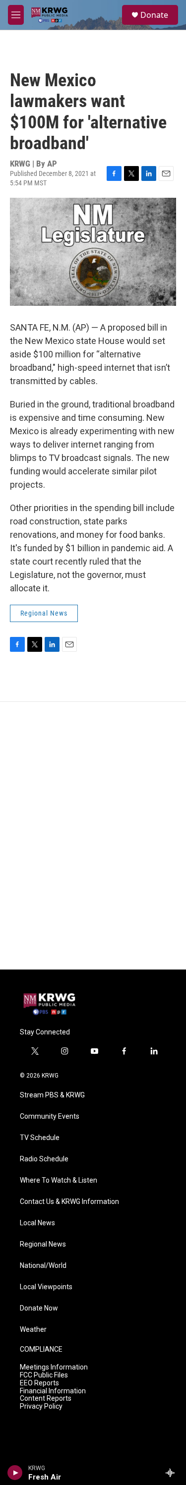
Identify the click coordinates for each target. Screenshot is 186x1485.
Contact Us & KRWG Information (69, 1201)
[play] (15, 1473)
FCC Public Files (44, 1375)
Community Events (49, 1116)
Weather (33, 1329)
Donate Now (39, 1308)
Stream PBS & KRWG (52, 1095)
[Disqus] (93, 836)
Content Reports (45, 1398)
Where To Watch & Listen (58, 1180)
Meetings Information (54, 1367)
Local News (37, 1223)
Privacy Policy (41, 1406)
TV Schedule (40, 1138)
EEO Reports (39, 1383)
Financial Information (53, 1391)
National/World (43, 1265)
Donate (154, 14)
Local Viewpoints (46, 1287)
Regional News (43, 613)
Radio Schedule (44, 1159)
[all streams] (173, 1472)
